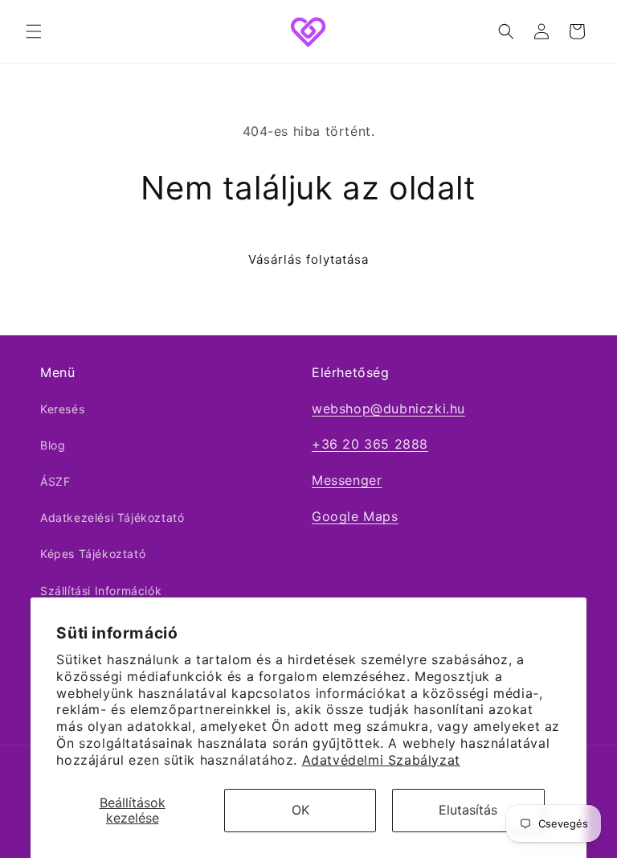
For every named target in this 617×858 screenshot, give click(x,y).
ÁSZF (55, 481)
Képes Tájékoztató (92, 553)
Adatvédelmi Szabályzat (381, 760)
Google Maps (355, 516)
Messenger (347, 480)
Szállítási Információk (100, 590)
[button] (33, 31)
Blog (52, 445)
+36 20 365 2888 (370, 444)
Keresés (62, 409)
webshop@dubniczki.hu (388, 408)
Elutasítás (468, 810)
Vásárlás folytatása (308, 259)
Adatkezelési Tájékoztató (112, 517)
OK (300, 810)
